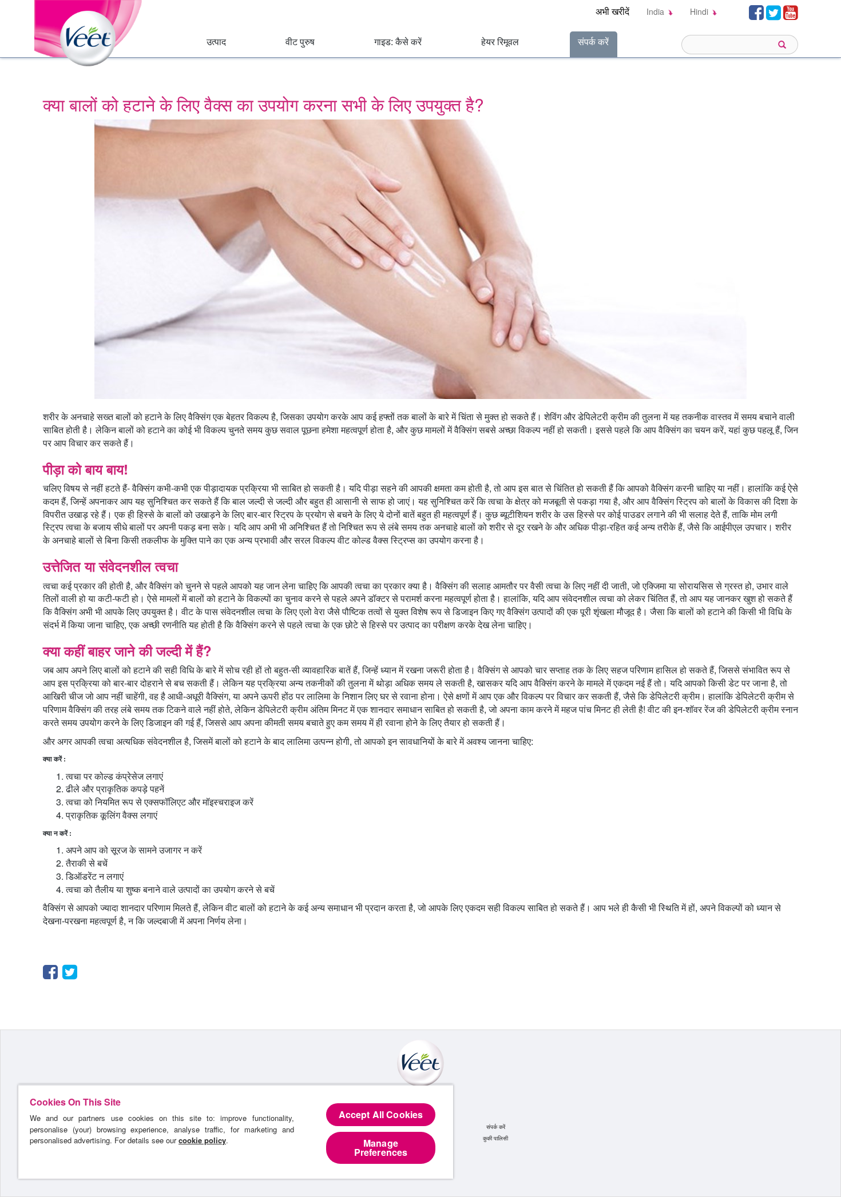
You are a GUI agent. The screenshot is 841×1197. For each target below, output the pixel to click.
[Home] (90, 32)
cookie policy (202, 1140)
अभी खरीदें (612, 11)
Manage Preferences (381, 1147)
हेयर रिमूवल (500, 41)
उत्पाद (216, 41)
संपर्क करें (593, 41)
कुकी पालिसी (495, 1138)
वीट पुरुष (300, 41)
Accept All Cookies (381, 1114)
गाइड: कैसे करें (398, 41)
